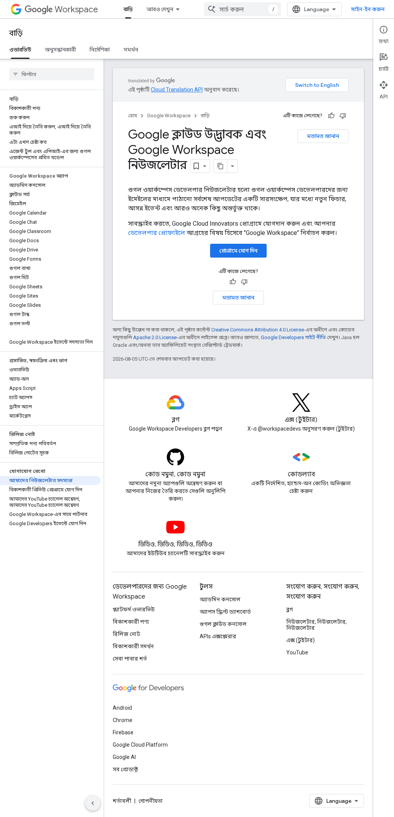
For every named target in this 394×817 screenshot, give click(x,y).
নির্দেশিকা (100, 49)
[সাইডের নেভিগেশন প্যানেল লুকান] (92, 803)
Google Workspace (168, 115)
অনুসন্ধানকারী (60, 49)
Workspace (76, 9)
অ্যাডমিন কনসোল (220, 599)
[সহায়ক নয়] (343, 115)
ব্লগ (289, 609)
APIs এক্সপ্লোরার (218, 636)
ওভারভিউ (20, 49)
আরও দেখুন (160, 9)
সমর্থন (131, 49)
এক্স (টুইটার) (300, 640)
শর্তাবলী (122, 801)
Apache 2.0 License (155, 337)
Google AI (124, 757)
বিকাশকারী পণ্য (131, 622)
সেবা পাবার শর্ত (130, 659)
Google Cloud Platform (140, 745)
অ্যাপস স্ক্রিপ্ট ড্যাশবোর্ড (225, 612)
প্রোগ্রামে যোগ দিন (238, 250)
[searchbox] (51, 74)
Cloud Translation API (177, 90)
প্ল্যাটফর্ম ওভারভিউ (134, 609)
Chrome (122, 720)
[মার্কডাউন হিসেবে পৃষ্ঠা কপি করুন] (220, 166)
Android (122, 708)
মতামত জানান (323, 136)
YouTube (297, 652)
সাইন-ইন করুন (368, 9)
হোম (132, 115)
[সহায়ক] (331, 115)
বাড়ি (128, 9)
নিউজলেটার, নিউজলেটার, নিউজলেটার (316, 625)
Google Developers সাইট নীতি (293, 337)
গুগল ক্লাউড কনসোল (223, 624)
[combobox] (242, 9)
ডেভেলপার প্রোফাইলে (156, 232)
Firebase (123, 732)
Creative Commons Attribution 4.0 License (257, 330)
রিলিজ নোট (126, 634)
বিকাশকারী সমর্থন (133, 646)
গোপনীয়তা (151, 801)
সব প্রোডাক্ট (125, 769)
